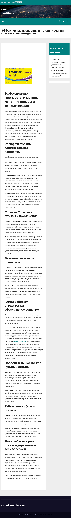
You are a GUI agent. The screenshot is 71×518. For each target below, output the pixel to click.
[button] (59, 21)
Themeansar (50, 514)
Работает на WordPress (24, 514)
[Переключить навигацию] (68, 21)
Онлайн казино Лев (20, 341)
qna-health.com (13, 505)
